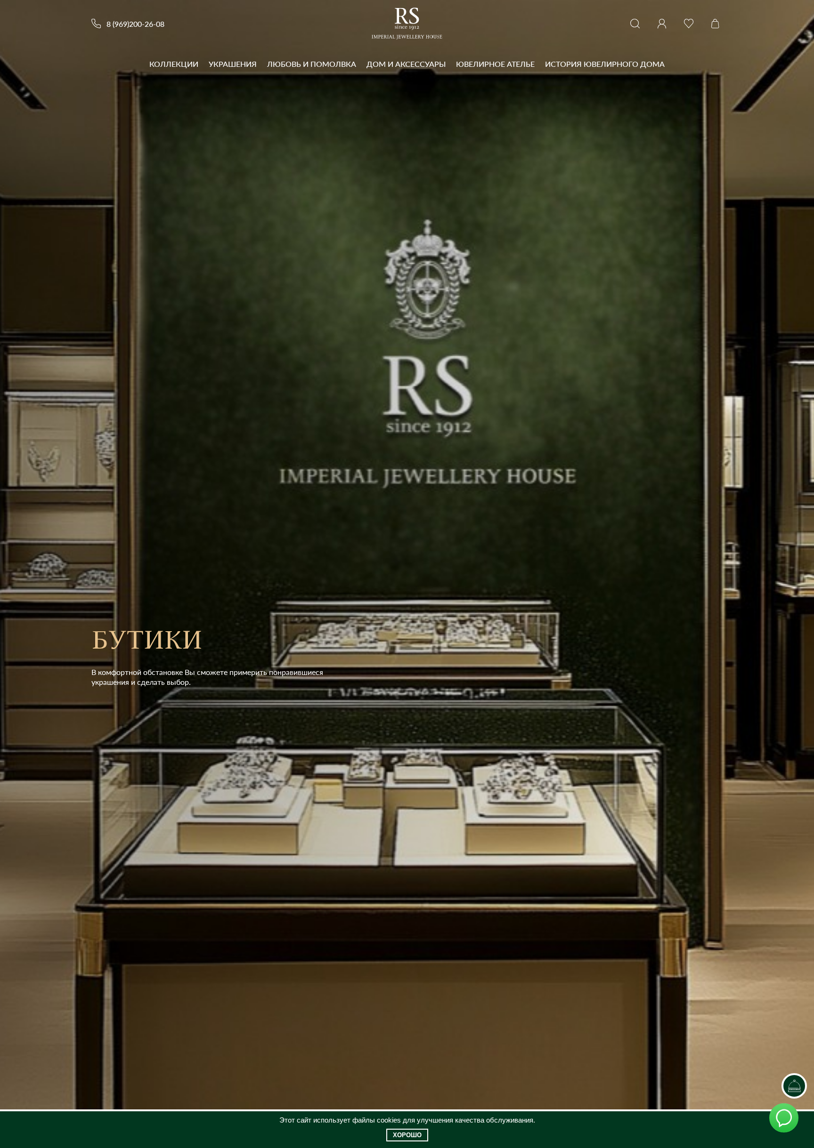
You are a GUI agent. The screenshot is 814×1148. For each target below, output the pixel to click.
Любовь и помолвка (311, 64)
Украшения (233, 64)
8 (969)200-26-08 (135, 24)
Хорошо (407, 1135)
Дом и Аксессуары (406, 64)
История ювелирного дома (605, 64)
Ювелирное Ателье (495, 64)
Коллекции (173, 64)
